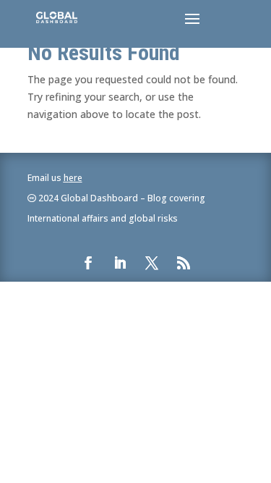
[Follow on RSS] (184, 263)
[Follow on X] (152, 263)
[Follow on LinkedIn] (120, 263)
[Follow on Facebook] (88, 263)
